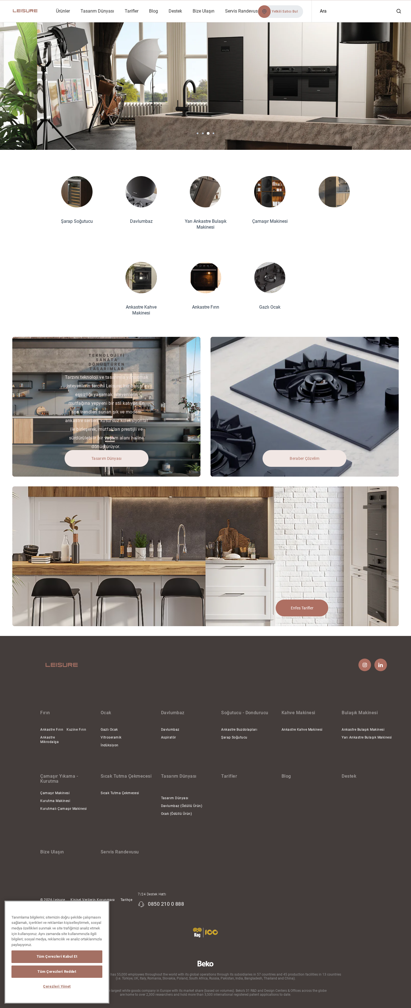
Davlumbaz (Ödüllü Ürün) (181, 806)
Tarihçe (127, 900)
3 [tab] (208, 133)
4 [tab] (213, 133)
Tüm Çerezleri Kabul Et (57, 956)
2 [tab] (203, 133)
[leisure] (26, 11)
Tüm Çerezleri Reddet (56, 971)
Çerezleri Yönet (57, 986)
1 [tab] (198, 133)
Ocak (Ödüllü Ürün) (176, 814)
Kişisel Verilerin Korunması (92, 900)
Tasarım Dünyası (174, 798)
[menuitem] (62, 11)
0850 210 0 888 (166, 904)
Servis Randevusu (120, 852)
